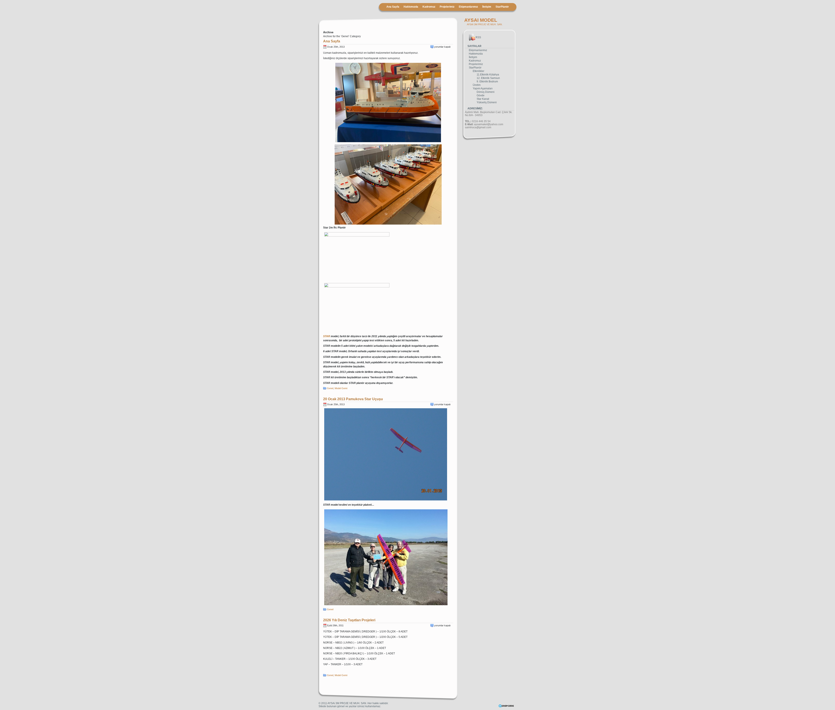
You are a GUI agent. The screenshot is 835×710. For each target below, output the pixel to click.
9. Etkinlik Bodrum (487, 81)
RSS (478, 37)
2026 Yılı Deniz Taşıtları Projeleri (349, 620)
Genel (330, 388)
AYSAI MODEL (480, 20)
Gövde (480, 95)
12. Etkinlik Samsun (488, 78)
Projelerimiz (447, 6)
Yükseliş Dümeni (487, 102)
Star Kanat (483, 98)
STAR (326, 336)
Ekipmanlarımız (468, 6)
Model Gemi (341, 388)
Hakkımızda (411, 6)
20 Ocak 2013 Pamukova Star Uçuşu (353, 399)
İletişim (486, 6)
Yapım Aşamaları (483, 88)
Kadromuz (429, 6)
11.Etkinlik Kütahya (488, 74)
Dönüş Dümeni (485, 91)
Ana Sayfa (392, 6)
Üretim (477, 85)
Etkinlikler (478, 71)
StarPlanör (502, 6)
